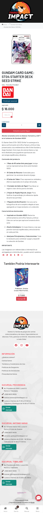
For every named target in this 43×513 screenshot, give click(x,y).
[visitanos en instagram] (21, 345)
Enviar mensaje (9, 408)
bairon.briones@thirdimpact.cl (15, 398)
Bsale (32, 502)
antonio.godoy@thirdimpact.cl (15, 436)
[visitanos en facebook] (16, 345)
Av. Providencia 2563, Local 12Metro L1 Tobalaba (15, 389)
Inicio (5, 24)
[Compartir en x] (7, 255)
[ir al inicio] (21, 316)
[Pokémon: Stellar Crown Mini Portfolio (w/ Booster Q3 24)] (21, 277)
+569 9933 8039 (10, 394)
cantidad (5, 122)
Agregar (20, 299)
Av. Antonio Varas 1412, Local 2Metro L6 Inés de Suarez (15, 428)
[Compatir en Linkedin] (18, 255)
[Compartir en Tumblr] (14, 255)
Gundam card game (16, 24)
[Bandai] (8, 92)
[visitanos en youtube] (27, 345)
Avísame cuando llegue (21, 131)
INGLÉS (7, 115)
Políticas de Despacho (10, 367)
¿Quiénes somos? (8, 357)
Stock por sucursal (10, 101)
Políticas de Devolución (11, 371)
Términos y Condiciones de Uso (13, 364)
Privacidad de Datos (9, 374)
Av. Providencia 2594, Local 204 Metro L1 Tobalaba (16, 466)
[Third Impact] (20, 11)
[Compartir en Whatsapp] (22, 255)
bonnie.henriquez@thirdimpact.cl (17, 474)
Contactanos (7, 361)
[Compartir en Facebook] (3, 255)
